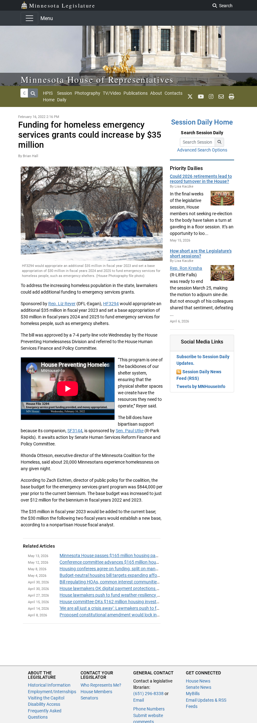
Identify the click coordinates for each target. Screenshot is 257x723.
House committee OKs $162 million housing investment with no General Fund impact (141, 601)
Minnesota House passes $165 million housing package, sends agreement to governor (143, 555)
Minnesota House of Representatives (97, 79)
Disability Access (44, 704)
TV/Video (112, 93)
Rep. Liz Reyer (62, 303)
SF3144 (74, 430)
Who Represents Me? (101, 685)
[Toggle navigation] (29, 18)
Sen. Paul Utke (130, 430)
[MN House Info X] (190, 96)
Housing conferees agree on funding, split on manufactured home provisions (133, 568)
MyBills (193, 693)
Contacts (173, 93)
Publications (135, 93)
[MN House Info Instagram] (211, 96)
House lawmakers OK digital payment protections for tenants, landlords (129, 588)
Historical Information (49, 685)
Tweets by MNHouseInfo (200, 386)
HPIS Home (49, 96)
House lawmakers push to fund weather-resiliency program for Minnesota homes (138, 595)
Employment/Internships (52, 691)
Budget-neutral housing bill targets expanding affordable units (120, 575)
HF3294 (111, 303)
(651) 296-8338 (148, 693)
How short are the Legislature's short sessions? (201, 253)
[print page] (231, 96)
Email (138, 700)
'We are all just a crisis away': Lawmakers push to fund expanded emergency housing (141, 608)
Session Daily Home (202, 122)
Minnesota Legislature (62, 5)
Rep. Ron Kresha (186, 268)
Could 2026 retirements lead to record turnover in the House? (201, 179)
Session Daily (64, 96)
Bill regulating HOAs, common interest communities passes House (123, 581)
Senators (89, 697)
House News (198, 680)
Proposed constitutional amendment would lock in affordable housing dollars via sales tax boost (153, 614)
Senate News (198, 687)
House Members (96, 691)
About (156, 93)
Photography (87, 93)
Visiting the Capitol (46, 697)
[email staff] (221, 96)
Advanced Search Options (202, 149)
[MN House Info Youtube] (200, 96)
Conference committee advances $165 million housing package (121, 562)
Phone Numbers (149, 708)
